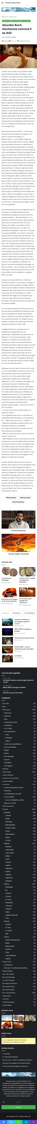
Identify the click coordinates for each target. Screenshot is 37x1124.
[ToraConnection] (13, 2)
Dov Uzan (6, 703)
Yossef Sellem (7, 1005)
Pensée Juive (7, 961)
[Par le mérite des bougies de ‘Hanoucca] (27, 592)
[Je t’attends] (6, 1018)
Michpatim (9, 903)
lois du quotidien (8, 781)
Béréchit (6, 843)
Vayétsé (8, 875)
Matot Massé (10, 834)
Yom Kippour (8, 766)
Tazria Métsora (11, 955)
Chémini (8, 949)
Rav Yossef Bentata (9, 993)
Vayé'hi (8, 865)
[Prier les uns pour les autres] (7, 640)
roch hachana (19, 502)
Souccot (7, 759)
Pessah (6, 750)
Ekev (4, 706)
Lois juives (6, 784)
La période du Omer (10, 722)
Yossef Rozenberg (8, 1002)
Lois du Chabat (9, 797)
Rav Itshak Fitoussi (9, 986)
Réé (7, 934)
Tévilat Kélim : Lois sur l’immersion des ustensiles (24, 648)
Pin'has (8, 840)
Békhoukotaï (10, 946)
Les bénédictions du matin (12, 794)
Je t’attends (6, 1054)
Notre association (8, 806)
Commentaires (30, 613)
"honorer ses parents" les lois (13, 787)
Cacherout (7, 790)
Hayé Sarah (10, 850)
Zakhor (8, 741)
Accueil (5, 17)
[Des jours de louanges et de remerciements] (10, 592)
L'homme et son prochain (11, 778)
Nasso (8, 837)
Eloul (5, 719)
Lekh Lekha (10, 853)
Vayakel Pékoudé (12, 915)
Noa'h (8, 859)
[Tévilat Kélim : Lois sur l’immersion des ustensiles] (7, 649)
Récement (16, 613)
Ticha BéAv (7, 762)
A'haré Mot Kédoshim (13, 940)
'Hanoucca (7, 713)
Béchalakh (9, 887)
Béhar (8, 943)
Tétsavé (8, 909)
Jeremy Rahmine (8, 775)
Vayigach (9, 881)
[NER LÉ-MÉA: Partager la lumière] (7, 632)
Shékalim (9, 738)
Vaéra (8, 912)
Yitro (7, 918)
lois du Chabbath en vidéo (15, 800)
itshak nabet (25, 498)
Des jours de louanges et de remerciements (10, 600)
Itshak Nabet (15, 21)
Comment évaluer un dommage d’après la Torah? (22, 621)
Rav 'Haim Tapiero (8, 974)
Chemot (8, 896)
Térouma (9, 906)
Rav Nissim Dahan (8, 989)
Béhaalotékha (10, 825)
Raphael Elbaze (7, 971)
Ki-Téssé (9, 931)
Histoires (5, 769)
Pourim (6, 753)
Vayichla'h (9, 878)
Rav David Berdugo (9, 977)
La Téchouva (8, 965)
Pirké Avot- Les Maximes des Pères (15, 968)
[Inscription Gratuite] (18, 9)
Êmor (7, 952)
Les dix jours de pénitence (12, 744)
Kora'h (8, 831)
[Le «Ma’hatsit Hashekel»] (10, 571)
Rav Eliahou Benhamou (10, 983)
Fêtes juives (13, 17)
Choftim (8, 924)
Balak (7, 819)
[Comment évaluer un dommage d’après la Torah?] (7, 622)
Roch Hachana (25, 21)
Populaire (5, 613)
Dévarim (6, 921)
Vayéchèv (9, 868)
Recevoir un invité (10, 803)
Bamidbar (7, 812)
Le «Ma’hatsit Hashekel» (6, 579)
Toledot (8, 862)
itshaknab (6, 41)
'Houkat (8, 815)
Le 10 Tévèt (8, 728)
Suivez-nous (6, 1033)
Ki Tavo (8, 927)
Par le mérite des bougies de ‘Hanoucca (25, 601)
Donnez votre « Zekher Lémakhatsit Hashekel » (27, 580)
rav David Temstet (8, 980)
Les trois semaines (10, 747)
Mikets (8, 856)
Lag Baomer (8, 725)
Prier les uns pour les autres (24, 638)
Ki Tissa (8, 899)
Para (7, 735)
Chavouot (7, 716)
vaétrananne (7, 996)
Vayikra (6, 937)
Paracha (5, 809)
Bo (6, 890)
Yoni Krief (6, 999)
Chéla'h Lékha (10, 828)
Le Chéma (18, 656)
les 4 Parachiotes (9, 731)
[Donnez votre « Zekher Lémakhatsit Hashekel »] (27, 571)
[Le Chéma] (7, 658)
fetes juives (11, 498)
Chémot (6, 884)
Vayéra (8, 871)
